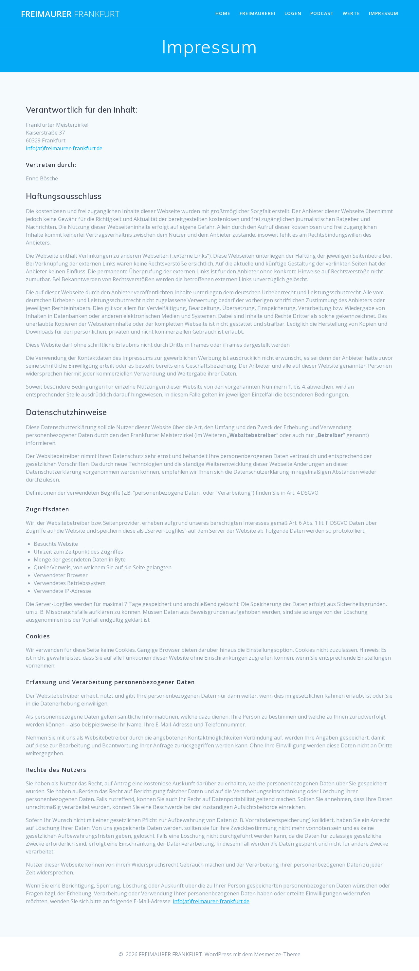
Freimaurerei (258, 13)
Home (222, 13)
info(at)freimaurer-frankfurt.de (211, 901)
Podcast (322, 13)
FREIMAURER (70, 14)
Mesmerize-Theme (277, 954)
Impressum (383, 13)
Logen (292, 13)
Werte (351, 13)
